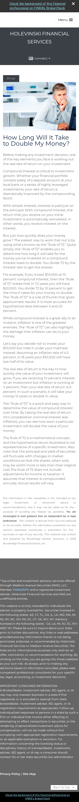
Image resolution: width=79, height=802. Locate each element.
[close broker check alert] (73, 3)
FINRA (17, 590)
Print (11, 78)
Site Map (29, 774)
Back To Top (62, 787)
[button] (65, 19)
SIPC (26, 590)
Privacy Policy (10, 774)
